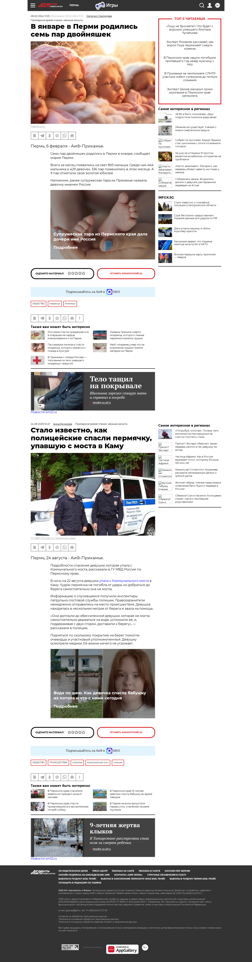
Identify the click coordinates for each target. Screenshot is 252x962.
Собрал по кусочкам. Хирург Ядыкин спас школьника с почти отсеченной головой (198, 143)
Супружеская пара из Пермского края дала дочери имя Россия (100, 237)
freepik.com (38, 126)
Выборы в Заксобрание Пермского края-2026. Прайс (133, 879)
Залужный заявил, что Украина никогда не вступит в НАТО (193, 243)
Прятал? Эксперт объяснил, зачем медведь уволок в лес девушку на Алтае (196, 446)
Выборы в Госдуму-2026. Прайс (77, 879)
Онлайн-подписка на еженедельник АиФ (84, 875)
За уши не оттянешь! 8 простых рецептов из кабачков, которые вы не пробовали (198, 156)
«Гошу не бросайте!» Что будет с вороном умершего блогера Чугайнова (189, 30)
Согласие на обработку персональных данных (82, 916)
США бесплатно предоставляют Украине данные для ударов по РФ (195, 217)
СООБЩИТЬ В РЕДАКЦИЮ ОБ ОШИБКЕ (79, 882)
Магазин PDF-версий (177, 871)
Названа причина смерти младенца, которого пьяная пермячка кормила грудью (127, 335)
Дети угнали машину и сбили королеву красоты (192, 230)
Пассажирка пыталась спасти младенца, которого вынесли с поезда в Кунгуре (67, 347)
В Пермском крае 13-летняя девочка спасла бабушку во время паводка (131, 794)
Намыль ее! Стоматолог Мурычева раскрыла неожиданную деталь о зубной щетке (196, 472)
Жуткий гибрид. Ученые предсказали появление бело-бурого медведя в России (198, 485)
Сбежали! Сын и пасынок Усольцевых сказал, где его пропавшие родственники (198, 498)
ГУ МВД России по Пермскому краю (53, 538)
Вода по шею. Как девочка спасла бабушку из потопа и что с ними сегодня (100, 695)
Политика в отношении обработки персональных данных (88, 919)
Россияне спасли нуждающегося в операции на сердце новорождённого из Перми (68, 335)
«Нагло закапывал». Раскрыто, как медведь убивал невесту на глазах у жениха (197, 169)
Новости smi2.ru (44, 412)
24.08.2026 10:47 (40, 423)
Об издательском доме (73, 871)
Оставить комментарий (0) (126, 273)
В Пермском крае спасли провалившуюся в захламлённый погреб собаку (68, 806)
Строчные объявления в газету (166, 875)
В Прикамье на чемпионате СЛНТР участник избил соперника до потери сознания (189, 77)
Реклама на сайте (123, 871)
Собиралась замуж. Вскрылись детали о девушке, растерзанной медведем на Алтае (195, 182)
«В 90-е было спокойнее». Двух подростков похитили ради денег (196, 116)
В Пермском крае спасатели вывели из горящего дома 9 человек (65, 794)
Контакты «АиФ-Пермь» (128, 875)
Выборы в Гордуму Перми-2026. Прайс (193, 879)
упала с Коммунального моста (124, 581)
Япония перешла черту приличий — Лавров (195, 256)
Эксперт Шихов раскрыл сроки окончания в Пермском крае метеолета (190, 93)
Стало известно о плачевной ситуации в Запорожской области (195, 204)
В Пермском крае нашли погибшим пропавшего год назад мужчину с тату (190, 61)
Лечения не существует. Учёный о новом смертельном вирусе (195, 129)
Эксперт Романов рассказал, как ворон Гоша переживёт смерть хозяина (189, 45)
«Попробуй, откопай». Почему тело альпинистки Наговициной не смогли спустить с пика (197, 433)
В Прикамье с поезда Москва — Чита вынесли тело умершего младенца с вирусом (67, 360)
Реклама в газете (149, 871)
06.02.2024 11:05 (40, 16)
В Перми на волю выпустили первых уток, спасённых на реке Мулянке (129, 806)
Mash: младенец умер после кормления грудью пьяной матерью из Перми (127, 347)
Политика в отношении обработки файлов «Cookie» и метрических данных (97, 922)
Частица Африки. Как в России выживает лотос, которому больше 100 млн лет (197, 459)
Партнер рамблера (92, 947)
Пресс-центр (99, 871)
